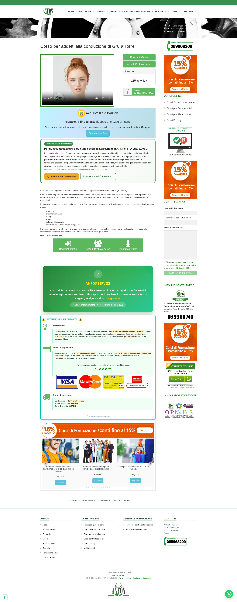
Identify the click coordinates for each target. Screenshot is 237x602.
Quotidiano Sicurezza (142, 578)
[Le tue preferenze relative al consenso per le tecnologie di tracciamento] (4, 597)
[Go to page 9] (101, 487)
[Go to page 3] (90, 487)
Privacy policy (125, 578)
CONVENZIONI (159, 11)
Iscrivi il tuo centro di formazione (139, 525)
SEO (174, 11)
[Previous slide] (46, 464)
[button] (229, 594)
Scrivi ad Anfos (49, 543)
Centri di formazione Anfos (136, 529)
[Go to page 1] (86, 487)
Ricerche (46, 548)
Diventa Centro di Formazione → (98, 176)
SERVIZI (101, 11)
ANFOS (167, 26)
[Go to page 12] (107, 487)
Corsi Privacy (174, 120)
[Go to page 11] (105, 487)
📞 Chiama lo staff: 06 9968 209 (61, 176)
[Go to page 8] (99, 487)
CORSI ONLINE (84, 11)
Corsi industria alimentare (95, 534)
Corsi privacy (89, 543)
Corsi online (178, 26)
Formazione (48, 534)
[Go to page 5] (94, 487)
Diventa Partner (49, 557)
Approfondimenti (50, 529)
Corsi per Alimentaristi (179, 114)
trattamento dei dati (184, 262)
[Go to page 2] (88, 487)
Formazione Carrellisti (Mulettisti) (96, 466)
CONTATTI (188, 11)
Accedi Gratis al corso (139, 64)
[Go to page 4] (92, 487)
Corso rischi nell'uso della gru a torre (59, 466)
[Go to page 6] (96, 487)
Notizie (46, 525)
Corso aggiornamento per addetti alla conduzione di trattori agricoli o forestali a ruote (133, 469)
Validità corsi (89, 548)
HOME (71, 11)
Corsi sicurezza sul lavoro (95, 529)
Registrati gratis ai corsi (94, 525)
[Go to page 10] (103, 487)
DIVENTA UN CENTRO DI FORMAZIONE (130, 11)
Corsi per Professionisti (179, 108)
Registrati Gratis (139, 57)
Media (45, 539)
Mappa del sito (118, 575)
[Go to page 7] (97, 487)
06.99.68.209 (104, 369)
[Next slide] (150, 464)
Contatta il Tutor (128, 249)
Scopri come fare (98, 133)
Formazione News (50, 553)
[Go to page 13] (109, 487)
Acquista (60, 481)
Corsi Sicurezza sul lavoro (181, 102)
